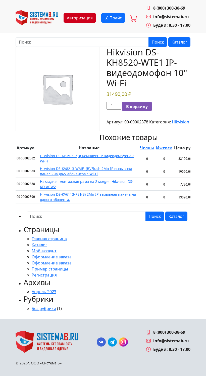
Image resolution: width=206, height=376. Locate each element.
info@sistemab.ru (171, 16)
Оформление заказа (52, 257)
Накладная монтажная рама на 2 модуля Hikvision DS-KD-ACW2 (86, 184)
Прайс (115, 18)
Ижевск (164, 148)
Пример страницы (50, 269)
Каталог (179, 42)
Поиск (158, 42)
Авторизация (80, 18)
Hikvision (180, 122)
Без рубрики (44, 308)
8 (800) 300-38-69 (169, 8)
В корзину (137, 106)
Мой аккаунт (44, 251)
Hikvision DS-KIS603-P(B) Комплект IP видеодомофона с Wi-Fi (87, 158)
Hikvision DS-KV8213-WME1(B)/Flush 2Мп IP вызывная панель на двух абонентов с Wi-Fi (86, 171)
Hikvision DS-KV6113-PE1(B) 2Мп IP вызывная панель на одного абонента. (88, 197)
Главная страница (49, 239)
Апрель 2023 (44, 291)
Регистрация (44, 275)
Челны (147, 148)
